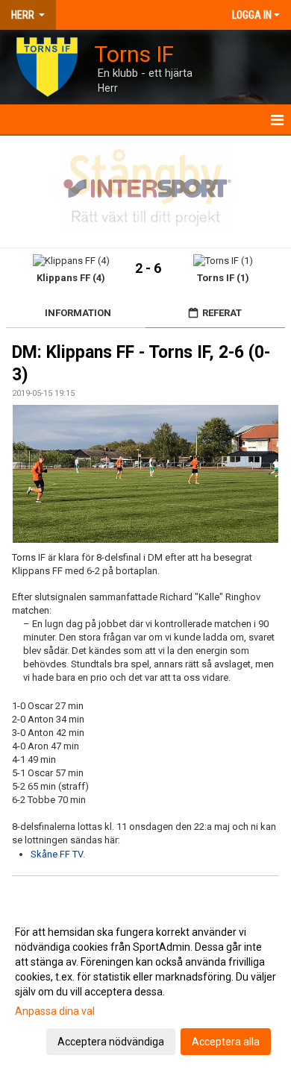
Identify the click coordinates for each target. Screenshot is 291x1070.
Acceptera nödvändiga (110, 1042)
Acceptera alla (226, 1042)
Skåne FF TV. (58, 854)
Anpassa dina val (55, 1011)
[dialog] (145, 986)
